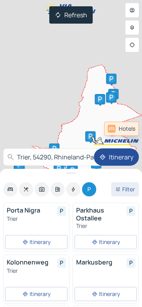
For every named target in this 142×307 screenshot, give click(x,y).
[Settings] (132, 27)
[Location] (132, 45)
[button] (100, 99)
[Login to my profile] (132, 10)
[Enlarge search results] (71, 173)
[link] (121, 129)
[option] (10, 189)
